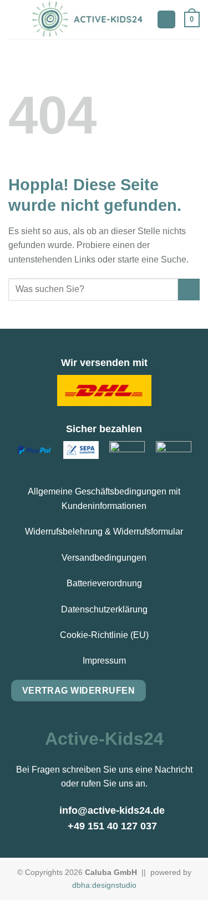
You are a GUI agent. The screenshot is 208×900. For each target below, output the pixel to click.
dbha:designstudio (104, 885)
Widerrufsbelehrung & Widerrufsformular (104, 531)
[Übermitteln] (189, 289)
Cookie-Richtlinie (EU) (104, 635)
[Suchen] (166, 20)
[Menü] (15, 19)
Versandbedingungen (104, 557)
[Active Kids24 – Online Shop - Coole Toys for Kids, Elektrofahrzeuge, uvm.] (89, 19)
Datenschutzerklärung (104, 609)
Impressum (104, 660)
